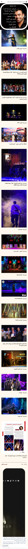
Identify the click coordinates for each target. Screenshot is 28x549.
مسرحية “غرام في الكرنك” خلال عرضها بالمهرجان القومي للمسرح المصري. (14, 98)
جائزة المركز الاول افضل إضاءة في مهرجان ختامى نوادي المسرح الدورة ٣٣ (15, 344)
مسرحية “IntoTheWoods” (21, 298)
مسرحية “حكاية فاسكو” (21, 274)
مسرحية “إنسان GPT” (22, 122)
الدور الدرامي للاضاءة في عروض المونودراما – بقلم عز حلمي (16, 456)
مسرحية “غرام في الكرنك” (21, 320)
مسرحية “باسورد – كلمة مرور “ (20, 251)
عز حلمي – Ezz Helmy (22, 16)
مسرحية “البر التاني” (22, 229)
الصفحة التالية (4, 464)
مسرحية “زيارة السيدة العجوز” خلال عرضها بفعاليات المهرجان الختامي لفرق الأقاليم (16, 184)
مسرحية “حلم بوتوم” (22, 416)
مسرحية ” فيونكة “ (23, 392)
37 (22, 464)
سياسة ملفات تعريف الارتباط (8, 543)
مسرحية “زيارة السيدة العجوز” (20, 369)
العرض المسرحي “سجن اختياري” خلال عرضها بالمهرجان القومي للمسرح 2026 (15, 73)
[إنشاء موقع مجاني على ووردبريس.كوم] (14, 1)
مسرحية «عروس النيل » (21, 48)
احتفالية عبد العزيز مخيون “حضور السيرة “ (18, 143)
